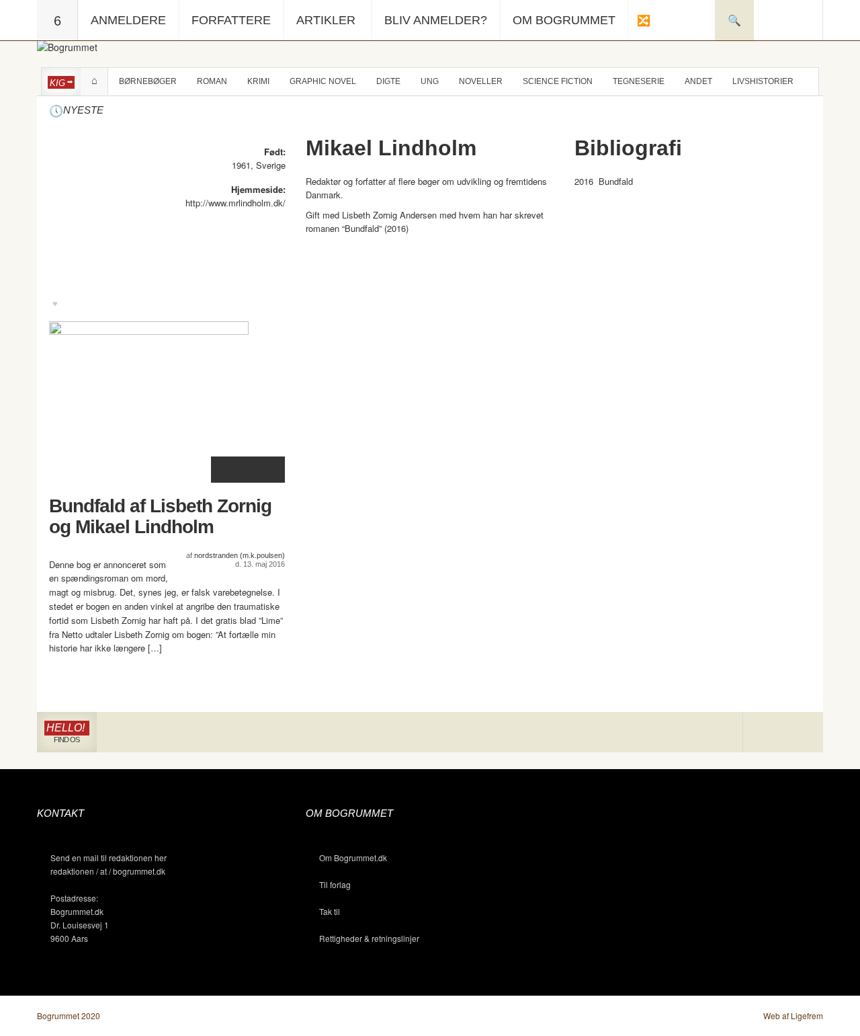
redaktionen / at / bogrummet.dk (107, 871)
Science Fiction (558, 81)
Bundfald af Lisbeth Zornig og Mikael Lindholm (160, 516)
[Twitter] (802, 732)
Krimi (258, 81)
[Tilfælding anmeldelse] (643, 20)
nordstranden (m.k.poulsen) (239, 555)
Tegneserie (638, 81)
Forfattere (231, 20)
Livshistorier (762, 81)
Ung (430, 81)
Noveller (481, 81)
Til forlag (335, 884)
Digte (388, 81)
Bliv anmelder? (435, 20)
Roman (212, 81)
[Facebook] (783, 732)
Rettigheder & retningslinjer (369, 938)
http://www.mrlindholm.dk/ (235, 202)
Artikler (325, 20)
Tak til (329, 911)
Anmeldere (128, 20)
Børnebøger (148, 81)
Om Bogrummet (564, 20)
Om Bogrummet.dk (353, 857)
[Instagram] (763, 732)
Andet (698, 81)
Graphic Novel (323, 81)
